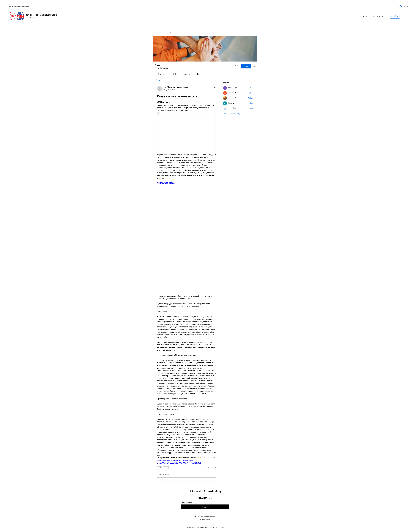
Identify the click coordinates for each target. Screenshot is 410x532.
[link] (162, 74)
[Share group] (254, 66)
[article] (187, 282)
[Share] (215, 87)
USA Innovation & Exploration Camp (41, 14)
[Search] (236, 66)
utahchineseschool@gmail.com (19, 6)
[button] (394, 16)
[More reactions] (166, 467)
